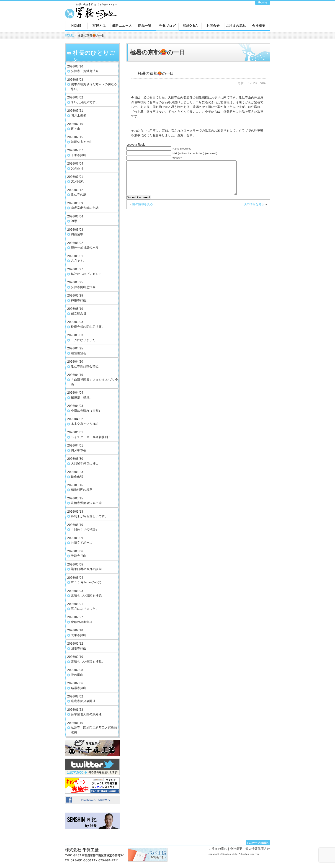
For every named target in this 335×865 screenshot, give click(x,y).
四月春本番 (78, 450)
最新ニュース (122, 25)
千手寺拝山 (78, 155)
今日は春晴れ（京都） (86, 410)
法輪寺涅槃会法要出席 (86, 503)
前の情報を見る (142, 204)
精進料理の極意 (82, 489)
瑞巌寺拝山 (78, 688)
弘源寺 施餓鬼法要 (85, 71)
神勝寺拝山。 (80, 300)
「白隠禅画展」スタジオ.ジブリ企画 (94, 382)
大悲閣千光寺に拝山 (85, 463)
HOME (76, 25)
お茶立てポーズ (82, 542)
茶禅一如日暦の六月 (85, 247)
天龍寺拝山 (78, 556)
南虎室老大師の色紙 (85, 207)
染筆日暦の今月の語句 (86, 569)
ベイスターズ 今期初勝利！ (91, 437)
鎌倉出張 (77, 476)
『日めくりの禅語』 (85, 529)
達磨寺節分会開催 (83, 701)
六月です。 (78, 260)
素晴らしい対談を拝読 (86, 595)
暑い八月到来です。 (85, 102)
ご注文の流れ (236, 25)
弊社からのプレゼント (86, 274)
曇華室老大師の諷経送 (86, 714)
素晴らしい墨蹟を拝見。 (88, 661)
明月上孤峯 (78, 115)
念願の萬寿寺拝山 (83, 622)
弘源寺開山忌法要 (83, 287)
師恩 (74, 221)
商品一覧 (144, 25)
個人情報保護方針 (257, 848)
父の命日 (77, 168)
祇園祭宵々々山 (82, 142)
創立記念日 (78, 313)
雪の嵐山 (77, 675)
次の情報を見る (254, 204)
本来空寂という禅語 (85, 424)
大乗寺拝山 (78, 635)
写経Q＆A (190, 25)
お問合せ (213, 25)
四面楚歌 (77, 234)
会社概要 (258, 25)
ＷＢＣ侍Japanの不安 (86, 582)
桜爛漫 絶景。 (82, 397)
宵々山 (75, 128)
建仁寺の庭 (78, 194)
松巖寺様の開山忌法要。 (88, 326)
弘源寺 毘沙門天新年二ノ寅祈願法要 (94, 730)
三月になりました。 (85, 608)
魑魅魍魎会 (78, 353)
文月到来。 (78, 181)
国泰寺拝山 (78, 648)
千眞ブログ (167, 25)
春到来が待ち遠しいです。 (89, 516)
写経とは (99, 25)
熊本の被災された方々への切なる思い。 (94, 86)
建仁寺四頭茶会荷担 (85, 366)
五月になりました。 (85, 340)
